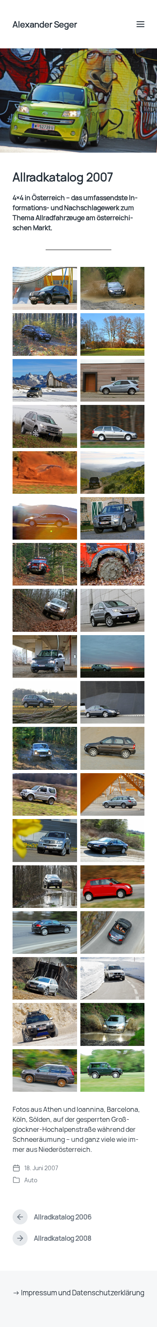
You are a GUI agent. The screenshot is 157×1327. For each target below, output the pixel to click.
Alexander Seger (45, 24)
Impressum (39, 1292)
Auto (30, 1180)
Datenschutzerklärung (108, 1292)
